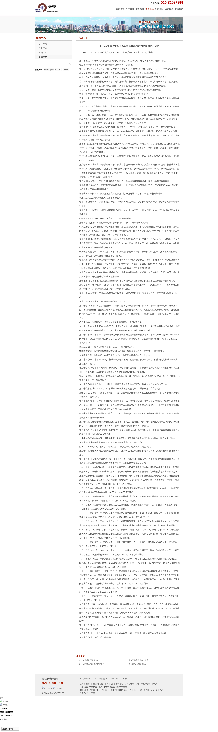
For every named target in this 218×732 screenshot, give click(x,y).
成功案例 (169, 9)
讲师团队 (159, 9)
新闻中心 (149, 9)
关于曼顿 (130, 9)
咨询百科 (43, 52)
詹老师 (5, 705)
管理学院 (114, 679)
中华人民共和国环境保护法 (137, 660)
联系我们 (179, 9)
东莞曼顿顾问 (85, 679)
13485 (46, 70)
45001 (57, 70)
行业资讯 (43, 48)
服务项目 (140, 9)
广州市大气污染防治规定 (136, 664)
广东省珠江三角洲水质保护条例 (91, 664)
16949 (65, 70)
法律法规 (43, 57)
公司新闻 (43, 44)
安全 (52, 70)
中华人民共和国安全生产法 (90, 660)
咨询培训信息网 (101, 679)
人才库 (125, 679)
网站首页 (120, 9)
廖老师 (5, 701)
